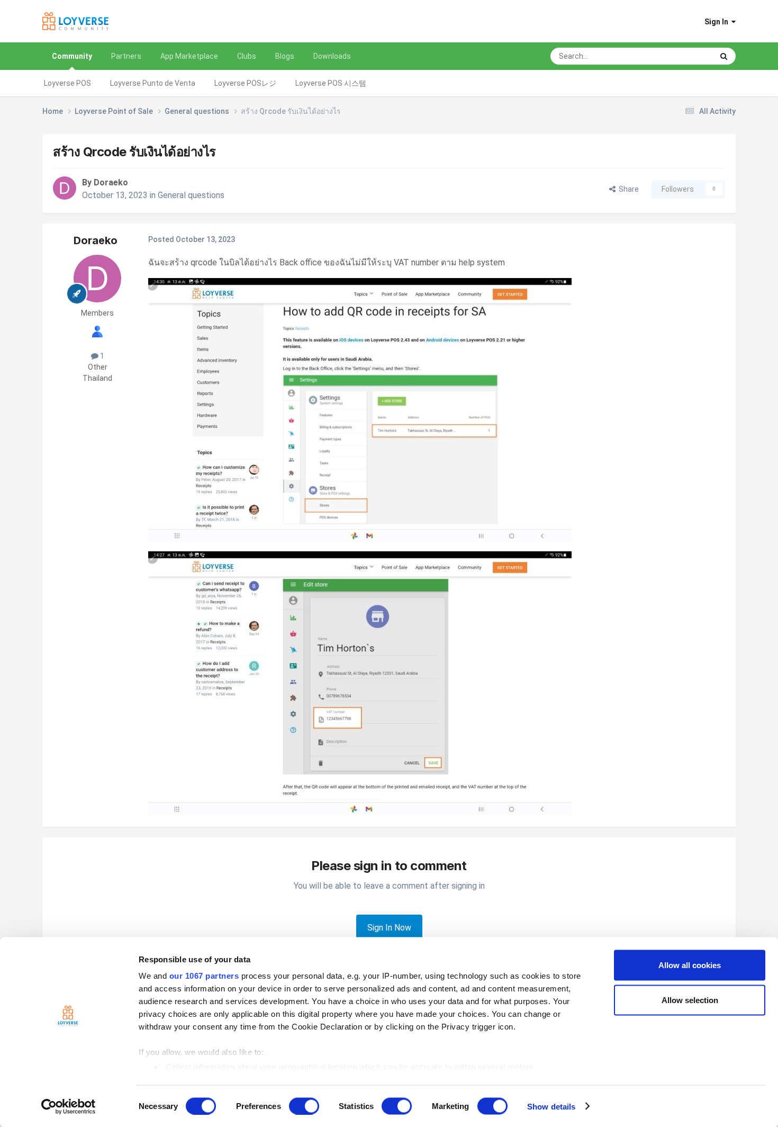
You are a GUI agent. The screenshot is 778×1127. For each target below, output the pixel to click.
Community (72, 56)
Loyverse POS (67, 83)
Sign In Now (389, 928)
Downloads (332, 56)
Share (627, 189)
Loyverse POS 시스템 (330, 83)
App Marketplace (189, 56)
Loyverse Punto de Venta (152, 83)
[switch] (304, 1105)
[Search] (724, 56)
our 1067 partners (204, 975)
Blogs (284, 56)
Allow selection (690, 999)
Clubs (246, 56)
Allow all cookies (689, 965)
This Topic (682, 56)
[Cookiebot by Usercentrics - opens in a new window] (68, 1106)
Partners (126, 56)
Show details (551, 1106)
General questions (191, 195)
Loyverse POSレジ (245, 83)
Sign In (717, 21)
